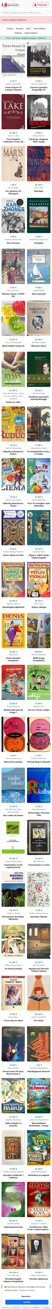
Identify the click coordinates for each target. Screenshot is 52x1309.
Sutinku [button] (26, 1302)
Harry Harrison (13, 290)
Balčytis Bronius (13, 706)
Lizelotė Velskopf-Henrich (13, 552)
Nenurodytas (13, 1068)
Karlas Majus (13, 188)
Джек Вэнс (13, 1017)
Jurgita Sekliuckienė (13, 861)
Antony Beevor (39, 136)
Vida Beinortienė (38, 809)
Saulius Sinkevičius (13, 84)
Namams (19, 28)
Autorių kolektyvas (38, 84)
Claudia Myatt (39, 290)
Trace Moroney (13, 1275)
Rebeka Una (39, 706)
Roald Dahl (13, 654)
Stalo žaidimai (39, 28)
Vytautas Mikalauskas (39, 1068)
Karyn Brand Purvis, (11, 393)
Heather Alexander (13, 1120)
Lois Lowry (38, 188)
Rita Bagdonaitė (38, 500)
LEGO (28, 28)
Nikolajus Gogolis (39, 342)
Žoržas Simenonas (38, 758)
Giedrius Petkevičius (13, 239)
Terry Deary (39, 604)
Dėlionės (18, 33)
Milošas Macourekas (13, 965)
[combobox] (26, 12)
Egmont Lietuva (13, 604)
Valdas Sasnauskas (13, 448)
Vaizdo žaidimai (30, 33)
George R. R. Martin (39, 1223)
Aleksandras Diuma (39, 448)
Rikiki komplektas (39, 654)
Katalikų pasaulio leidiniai (13, 1172)
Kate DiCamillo (39, 965)
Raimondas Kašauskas (39, 239)
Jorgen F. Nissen (13, 913)
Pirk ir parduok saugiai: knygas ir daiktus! (26, 38)
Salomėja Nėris (39, 552)
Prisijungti (41, 5)
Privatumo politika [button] (27, 1290)
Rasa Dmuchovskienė (39, 1120)
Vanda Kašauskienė (39, 1275)
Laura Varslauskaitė (13, 342)
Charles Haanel (13, 1223)
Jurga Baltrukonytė (39, 1172)
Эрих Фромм (38, 861)
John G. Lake (13, 136)
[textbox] (26, 12)
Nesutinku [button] (26, 1296)
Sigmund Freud (38, 393)
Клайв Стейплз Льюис (38, 913)
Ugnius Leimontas (38, 1017)
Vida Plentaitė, (11, 809)
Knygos (10, 28)
